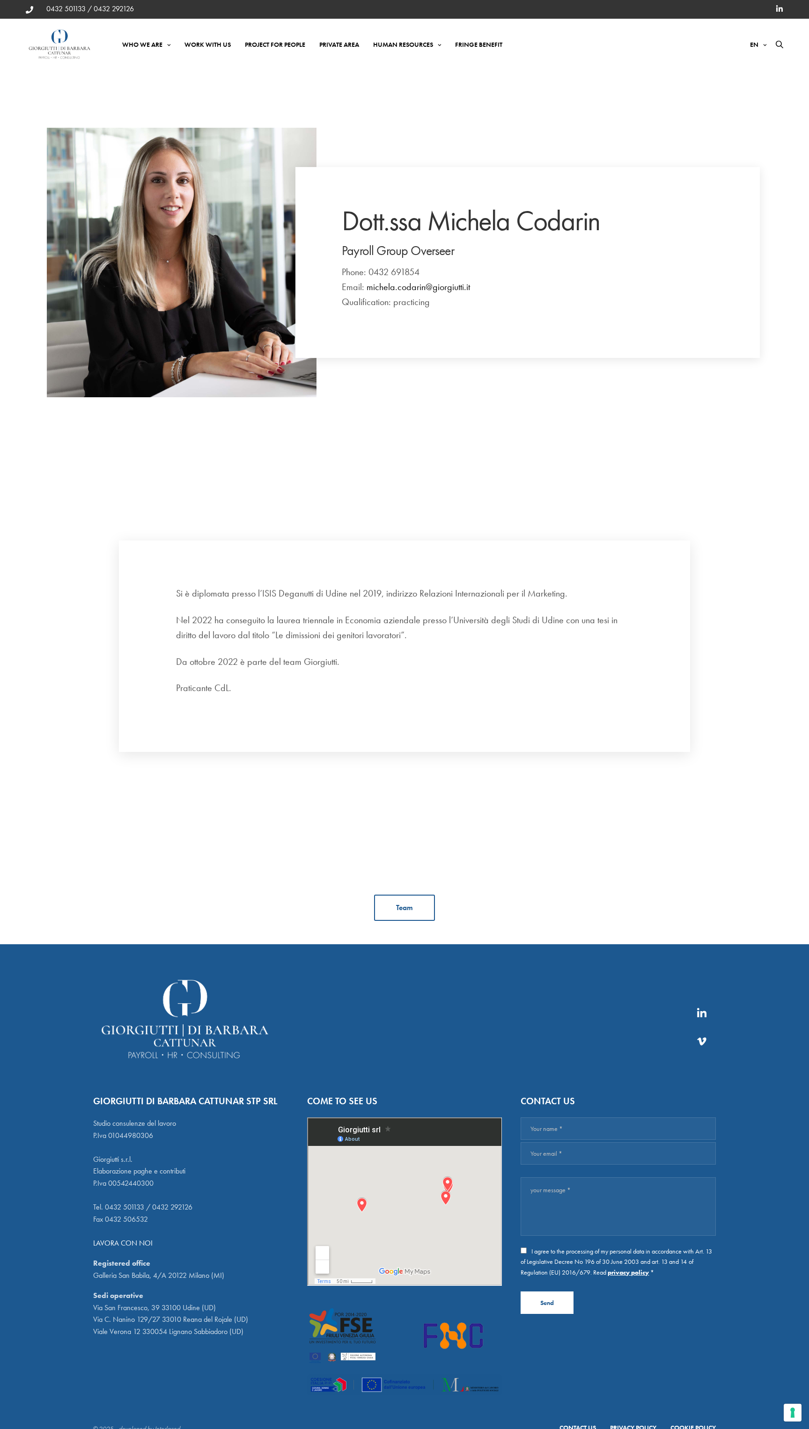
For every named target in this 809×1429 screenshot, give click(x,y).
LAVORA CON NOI (123, 1243)
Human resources (403, 44)
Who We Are (142, 44)
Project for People (275, 44)
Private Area (339, 44)
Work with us (207, 44)
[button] (404, 908)
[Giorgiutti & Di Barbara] (60, 44)
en (754, 44)
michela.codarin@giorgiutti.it (418, 287)
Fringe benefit (478, 44)
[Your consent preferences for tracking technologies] (793, 1413)
